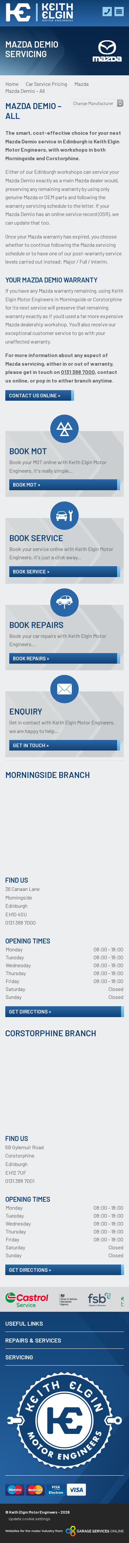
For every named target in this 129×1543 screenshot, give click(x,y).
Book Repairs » (31, 658)
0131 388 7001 (19, 1181)
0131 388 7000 (20, 922)
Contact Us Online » (35, 395)
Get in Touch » (31, 745)
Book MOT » (26, 485)
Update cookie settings (29, 1518)
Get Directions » (30, 1011)
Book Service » (31, 571)
